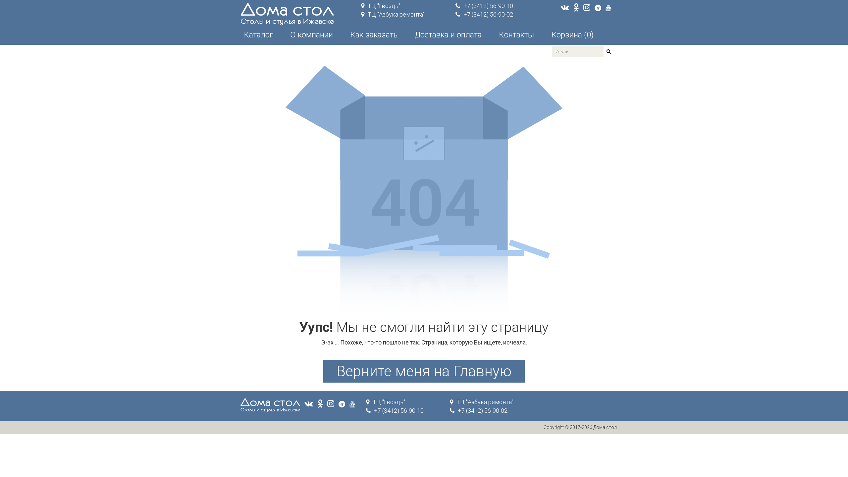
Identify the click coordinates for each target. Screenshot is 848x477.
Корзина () (572, 34)
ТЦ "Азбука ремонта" (396, 14)
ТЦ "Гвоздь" (384, 5)
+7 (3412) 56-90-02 (488, 14)
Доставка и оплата (448, 34)
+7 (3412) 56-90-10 (488, 5)
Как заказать (374, 34)
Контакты (516, 34)
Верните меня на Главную (424, 371)
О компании (311, 34)
